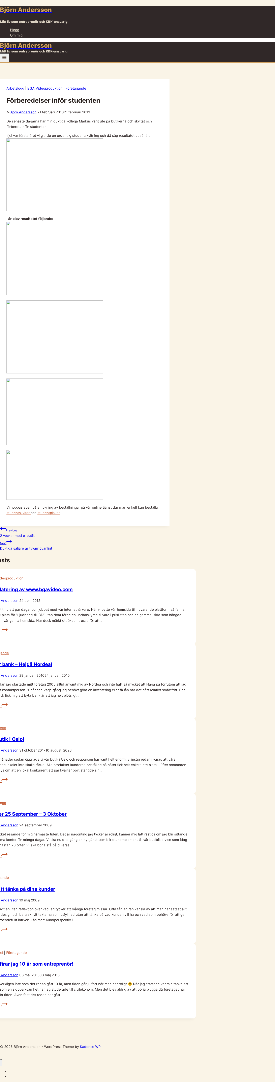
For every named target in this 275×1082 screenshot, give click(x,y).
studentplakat (48, 513)
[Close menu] (1, 1062)
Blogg (14, 30)
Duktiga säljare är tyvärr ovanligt (26, 545)
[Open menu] (4, 57)
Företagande (76, 88)
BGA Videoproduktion (44, 88)
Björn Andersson (23, 112)
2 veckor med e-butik (17, 533)
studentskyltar (18, 513)
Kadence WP (90, 1047)
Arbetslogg (15, 88)
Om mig (16, 35)
